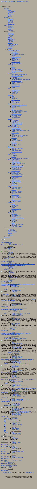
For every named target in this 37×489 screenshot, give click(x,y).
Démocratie (14, 450)
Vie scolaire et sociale (16, 460)
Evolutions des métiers (17, 356)
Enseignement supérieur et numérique (20, 313)
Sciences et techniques (13, 405)
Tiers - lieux (14, 458)
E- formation (14, 310)
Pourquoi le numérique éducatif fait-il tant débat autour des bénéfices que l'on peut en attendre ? (18, 264)
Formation (10, 306)
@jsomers (26, 412)
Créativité (13, 289)
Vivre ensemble (12, 446)
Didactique (10, 252)
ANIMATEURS (4, 442)
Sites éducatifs (15, 401)
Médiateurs (10, 280)
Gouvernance (14, 453)
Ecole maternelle (12, 464)
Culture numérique (16, 290)
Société (10, 419)
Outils (9, 262)
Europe (13, 437)
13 (5, 421)
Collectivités (11, 268)
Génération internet (16, 426)
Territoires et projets (16, 434)
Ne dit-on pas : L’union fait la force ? (12, 245)
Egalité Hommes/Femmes (17, 451)
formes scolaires (5, 372)
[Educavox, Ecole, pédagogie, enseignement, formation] (15, 1)
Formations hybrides (16, 314)
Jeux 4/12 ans (14, 324)
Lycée (9, 467)
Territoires (10, 436)
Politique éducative (16, 384)
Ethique (13, 452)
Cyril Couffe (6, 294)
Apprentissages (15, 286)
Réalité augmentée (16, 414)
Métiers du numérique (16, 357)
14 (5, 422)
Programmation (15, 336)
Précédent (6, 418)
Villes (12, 445)
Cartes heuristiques (16, 361)
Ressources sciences (16, 400)
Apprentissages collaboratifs (18, 287)
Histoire (13, 398)
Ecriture (13, 329)
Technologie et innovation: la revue (12, 309)
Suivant (6, 432)
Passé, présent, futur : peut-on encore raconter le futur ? (18, 379)
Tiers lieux (14, 443)
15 (5, 423)
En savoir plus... (4, 261)
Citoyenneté (14, 447)
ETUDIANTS (4, 460)
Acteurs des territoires (16, 420)
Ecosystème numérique (17, 381)
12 (5, 419)
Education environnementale (18, 396)
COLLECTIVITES (5, 446)
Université (10, 469)
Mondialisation (15, 428)
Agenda (10, 249)
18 (5, 427)
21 (5, 431)
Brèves (9, 248)
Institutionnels (11, 279)
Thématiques (7, 282)
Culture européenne (16, 448)
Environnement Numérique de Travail (20, 363)
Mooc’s (13, 317)
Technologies (14, 418)
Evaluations (14, 291)
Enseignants (11, 274)
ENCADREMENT (5, 453)
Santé (12, 432)
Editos (5, 248)
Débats (9, 243)
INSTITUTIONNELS (6, 465)
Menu (2, 239)
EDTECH (3, 451)
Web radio (14, 376)
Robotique (14, 417)
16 (5, 425)
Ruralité (13, 441)
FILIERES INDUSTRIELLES (8, 463)
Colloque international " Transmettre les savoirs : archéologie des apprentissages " (16, 333)
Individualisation (15, 293)
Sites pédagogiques (16, 403)
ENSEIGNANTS (5, 456)
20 (5, 430)
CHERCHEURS (5, 444)
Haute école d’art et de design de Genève (26, 388)
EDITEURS (4, 449)
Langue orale (14, 332)
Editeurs (10, 270)
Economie (13, 423)
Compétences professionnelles (19, 308)
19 (5, 428)
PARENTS (3, 470)
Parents (10, 281)
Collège (10, 466)
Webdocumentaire (15, 377)
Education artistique (16, 395)
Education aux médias (16, 343)
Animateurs (10, 266)
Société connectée (16, 433)
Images (13, 367)
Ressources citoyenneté (17, 457)
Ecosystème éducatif (16, 424)
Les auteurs (7, 470)
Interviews (10, 246)
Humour (13, 331)
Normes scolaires (15, 429)
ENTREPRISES (5, 458)
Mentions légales (7, 472)
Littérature (13, 305)
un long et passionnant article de (20, 411)
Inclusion (13, 455)
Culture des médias (16, 339)
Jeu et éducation (15, 323)
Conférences (11, 261)
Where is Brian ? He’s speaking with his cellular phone (17, 359)
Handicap (13, 427)
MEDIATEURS (4, 468)
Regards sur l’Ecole (16, 431)
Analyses (10, 260)
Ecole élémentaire (12, 465)
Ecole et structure (15, 422)
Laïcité (13, 456)
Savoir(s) (6, 258)
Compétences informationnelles (19, 338)
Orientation (14, 358)
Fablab (13, 365)
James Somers (20, 412)
